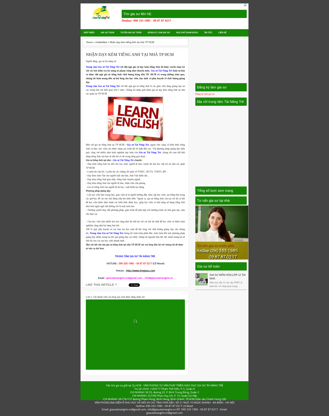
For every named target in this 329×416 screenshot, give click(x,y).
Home (89, 42)
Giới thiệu (89, 32)
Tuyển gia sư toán (131, 32)
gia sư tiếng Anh (113, 74)
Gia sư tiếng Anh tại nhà (98, 160)
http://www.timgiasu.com (140, 270)
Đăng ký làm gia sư (159, 32)
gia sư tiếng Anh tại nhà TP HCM (123, 244)
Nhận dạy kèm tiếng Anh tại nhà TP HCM (130, 54)
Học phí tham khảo (187, 32)
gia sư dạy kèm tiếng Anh (146, 67)
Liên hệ (222, 32)
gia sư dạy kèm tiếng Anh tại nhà (168, 90)
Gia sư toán (107, 32)
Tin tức (208, 32)
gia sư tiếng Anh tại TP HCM (109, 144)
